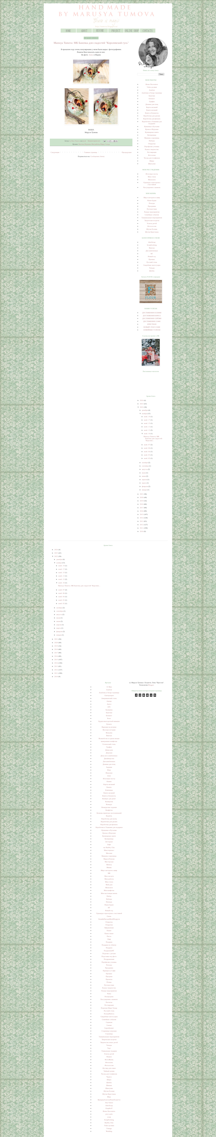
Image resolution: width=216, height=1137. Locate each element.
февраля (145, 486)
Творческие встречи (151, 220)
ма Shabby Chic (109, 847)
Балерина (109, 710)
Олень (109, 916)
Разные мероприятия (151, 212)
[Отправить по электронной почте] (108, 141)
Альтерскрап (109, 695)
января (144, 490)
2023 (142, 404)
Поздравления (109, 959)
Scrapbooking (152, 245)
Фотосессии (151, 226)
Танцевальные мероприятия (152, 217)
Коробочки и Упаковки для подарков (152, 122)
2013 (142, 521)
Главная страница (90, 152)
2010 (142, 531)
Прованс (152, 259)
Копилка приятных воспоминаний (109, 813)
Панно (109, 930)
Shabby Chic (109, 1122)
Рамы (109, 993)
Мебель (109, 864)
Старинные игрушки (109, 1031)
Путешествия (152, 209)
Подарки (109, 942)
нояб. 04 (147, 451)
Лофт (109, 844)
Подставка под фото (109, 956)
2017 (142, 507)
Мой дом (109, 884)
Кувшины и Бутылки (151, 126)
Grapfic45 (109, 1108)
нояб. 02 (147, 458)
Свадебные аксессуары (151, 265)
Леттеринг (109, 841)
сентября (145, 466)
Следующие (55, 152)
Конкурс (109, 804)
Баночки (152, 96)
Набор (109, 896)
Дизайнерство (109, 758)
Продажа (109, 976)
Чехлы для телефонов (152, 158)
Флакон (109, 1056)
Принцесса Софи (109, 970)
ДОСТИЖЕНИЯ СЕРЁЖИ (151, 318)
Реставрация (151, 152)
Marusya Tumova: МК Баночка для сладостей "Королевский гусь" (91, 43)
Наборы (152, 141)
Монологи (151, 179)
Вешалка (109, 733)
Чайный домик (109, 1071)
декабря (145, 410)
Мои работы (95, 144)
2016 (142, 511)
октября (145, 462)
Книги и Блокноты (152, 113)
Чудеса (109, 1077)
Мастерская (109, 862)
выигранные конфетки (109, 741)
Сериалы (109, 1022)
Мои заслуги (109, 876)
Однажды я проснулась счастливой (151, 183)
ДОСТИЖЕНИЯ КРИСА (152, 315)
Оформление (109, 928)
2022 (142, 407)
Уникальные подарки (109, 1051)
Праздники (152, 206)
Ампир (109, 701)
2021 (142, 494)
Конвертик (109, 801)
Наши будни (151, 200)
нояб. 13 (147, 426)
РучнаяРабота (109, 1014)
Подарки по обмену (109, 945)
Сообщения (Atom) (97, 156)
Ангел (109, 704)
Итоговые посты (152, 174)
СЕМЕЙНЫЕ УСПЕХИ (151, 330)
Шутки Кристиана (152, 232)
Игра (109, 770)
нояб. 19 (147, 416)
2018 (142, 504)
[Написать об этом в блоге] (110, 141)
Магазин (109, 853)
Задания (109, 767)
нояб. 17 (147, 420)
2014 (142, 518)
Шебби (151, 271)
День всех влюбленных (109, 755)
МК (109, 873)
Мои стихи (152, 177)
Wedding (109, 1131)
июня (144, 476)
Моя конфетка (109, 890)
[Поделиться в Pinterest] (117, 141)
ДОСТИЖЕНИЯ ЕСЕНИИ (151, 312)
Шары (102, 144)
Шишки (109, 1085)
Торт (109, 1048)
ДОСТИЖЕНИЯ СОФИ (151, 321)
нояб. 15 (147, 423)
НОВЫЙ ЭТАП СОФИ (151, 327)
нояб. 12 (147, 430)
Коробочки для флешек (151, 119)
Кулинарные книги (152, 132)
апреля (144, 479)
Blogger (151, 685)
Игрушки (87, 144)
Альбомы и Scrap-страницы (152, 93)
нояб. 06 (147, 448)
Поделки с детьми (109, 953)
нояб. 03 (147, 455)
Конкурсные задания (109, 807)
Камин (109, 781)
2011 (142, 528)
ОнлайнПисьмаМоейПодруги (109, 919)
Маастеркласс (109, 850)
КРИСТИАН (151, 324)
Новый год (152, 256)
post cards (109, 1114)
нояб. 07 (147, 444)
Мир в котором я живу (152, 197)
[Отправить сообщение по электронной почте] (104, 141)
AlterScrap (151, 242)
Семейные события (152, 215)
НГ (152, 253)
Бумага (109, 724)
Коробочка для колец (109, 819)
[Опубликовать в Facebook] (114, 141)
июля (144, 473)
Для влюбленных (152, 251)
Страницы (109, 1034)
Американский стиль (109, 698)
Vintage (107, 144)
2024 (142, 400)
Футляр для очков (109, 1068)
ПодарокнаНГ (109, 950)
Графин (152, 101)
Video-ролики (152, 87)
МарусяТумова (109, 859)
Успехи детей (152, 223)
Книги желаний (151, 110)
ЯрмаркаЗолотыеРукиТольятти (109, 1100)
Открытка (109, 922)
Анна (91, 55)
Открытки (151, 143)
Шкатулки (151, 163)
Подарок (109, 948)
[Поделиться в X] (112, 141)
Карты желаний (152, 107)
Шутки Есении (151, 229)
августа (145, 469)
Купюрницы (151, 135)
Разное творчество (152, 149)
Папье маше (109, 933)
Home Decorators (152, 84)
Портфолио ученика (151, 146)
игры (109, 775)
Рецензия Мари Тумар (109, 1008)
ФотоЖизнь (109, 1059)
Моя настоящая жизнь (109, 893)
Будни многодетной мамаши (109, 721)
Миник (109, 867)
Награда (109, 902)
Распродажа (109, 996)
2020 (142, 497)
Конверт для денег (109, 798)
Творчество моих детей (109, 1042)
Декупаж (109, 753)
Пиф (109, 939)
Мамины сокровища (151, 138)
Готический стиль (109, 744)
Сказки (109, 1025)
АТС (109, 707)
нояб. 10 (147, 433)
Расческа (109, 1002)
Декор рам (109, 750)
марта (144, 483)
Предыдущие (127, 152)
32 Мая (109, 687)
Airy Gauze (109, 1102)
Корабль (109, 816)
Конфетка (109, 810)
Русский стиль (152, 262)
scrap (109, 1117)
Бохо (109, 718)
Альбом (152, 90)
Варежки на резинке (109, 727)
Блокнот (152, 98)
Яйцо (109, 1097)
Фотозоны (152, 155)
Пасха (109, 936)
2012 (142, 524)
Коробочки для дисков (152, 116)
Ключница (109, 790)
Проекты (109, 979)
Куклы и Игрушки (151, 129)
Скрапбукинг (109, 1028)
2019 (142, 501)
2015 (142, 514)
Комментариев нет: (94, 141)
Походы (152, 203)
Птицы (109, 982)
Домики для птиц (151, 104)
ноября (144, 413)
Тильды (152, 268)
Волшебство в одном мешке (109, 738)
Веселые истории (109, 730)
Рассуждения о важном (151, 187)
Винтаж (81, 144)
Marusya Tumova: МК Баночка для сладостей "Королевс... (153, 438)
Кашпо (109, 787)
